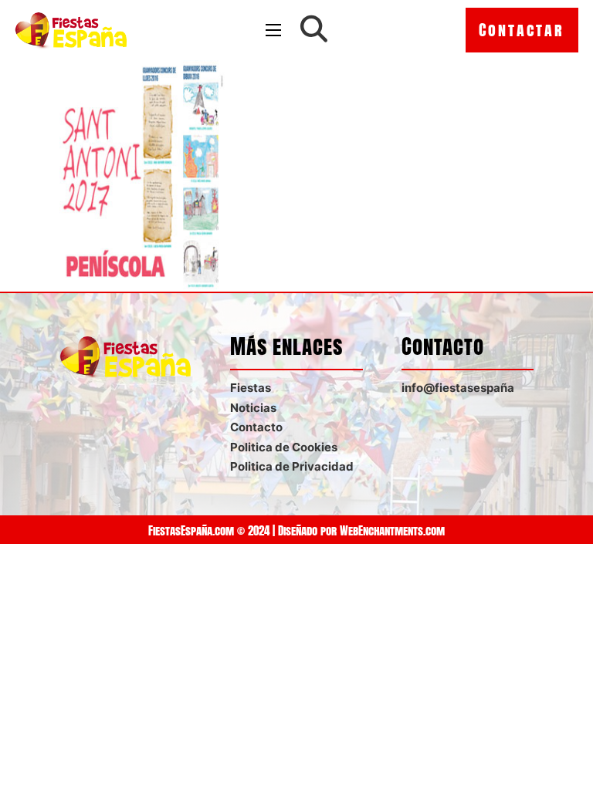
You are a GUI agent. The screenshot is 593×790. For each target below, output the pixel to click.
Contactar (521, 30)
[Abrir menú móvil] (273, 30)
